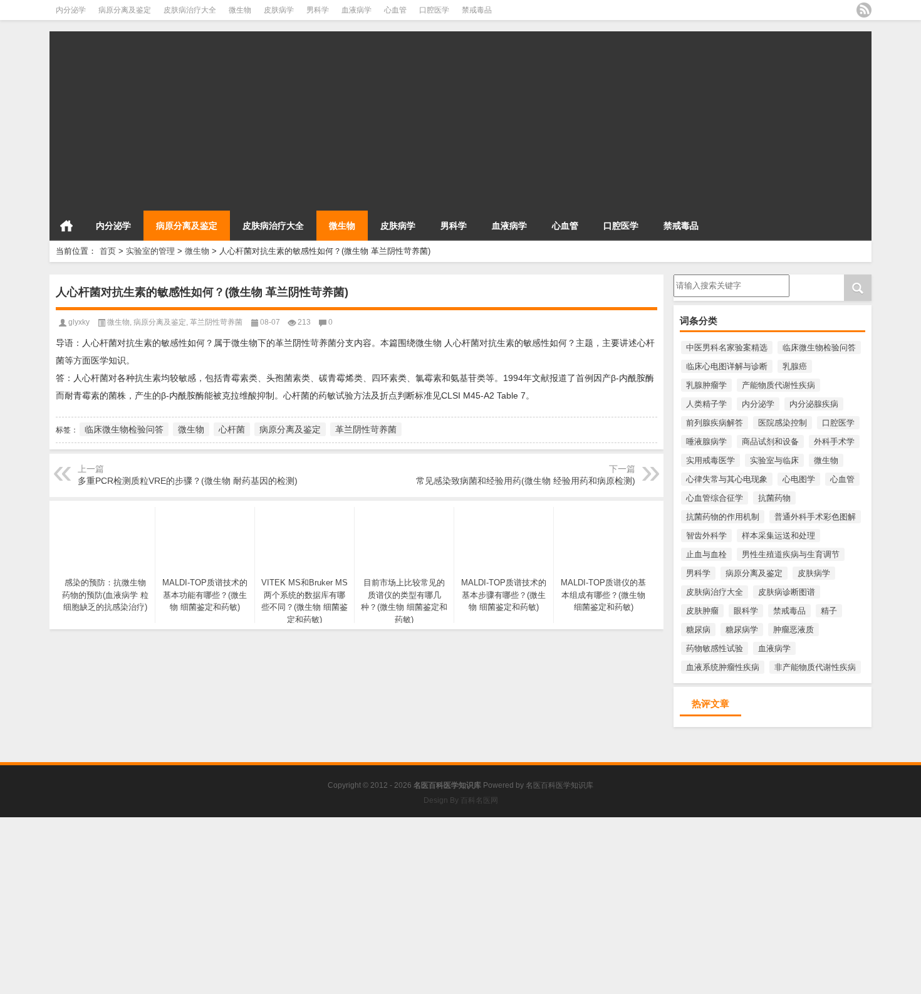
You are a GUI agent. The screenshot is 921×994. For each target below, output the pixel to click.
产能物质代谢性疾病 (778, 385)
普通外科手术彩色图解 (815, 516)
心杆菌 (232, 429)
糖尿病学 (742, 629)
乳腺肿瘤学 (706, 385)
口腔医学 (434, 10)
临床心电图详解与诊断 (727, 366)
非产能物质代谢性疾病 (815, 667)
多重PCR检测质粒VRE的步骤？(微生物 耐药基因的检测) (188, 481)
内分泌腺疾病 (813, 404)
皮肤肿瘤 (702, 610)
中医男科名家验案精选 (727, 347)
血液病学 (356, 10)
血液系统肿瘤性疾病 (722, 667)
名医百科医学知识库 (559, 785)
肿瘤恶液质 (793, 629)
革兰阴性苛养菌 (216, 322)
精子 (829, 610)
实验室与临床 (774, 460)
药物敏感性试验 (714, 648)
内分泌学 (71, 10)
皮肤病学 (279, 10)
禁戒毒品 (477, 10)
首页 (66, 226)
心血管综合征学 (714, 498)
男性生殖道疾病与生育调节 (791, 554)
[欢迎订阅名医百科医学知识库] (864, 10)
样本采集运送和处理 (778, 535)
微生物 (240, 10)
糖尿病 (698, 629)
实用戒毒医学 (710, 460)
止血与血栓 (706, 554)
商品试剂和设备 (770, 441)
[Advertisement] (425, 119)
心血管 (395, 10)
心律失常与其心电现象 (727, 479)
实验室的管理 (150, 251)
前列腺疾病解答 (714, 422)
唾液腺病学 (706, 441)
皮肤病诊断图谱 (786, 592)
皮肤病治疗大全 (190, 10)
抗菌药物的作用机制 (722, 516)
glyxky (79, 322)
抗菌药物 (774, 498)
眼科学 (746, 610)
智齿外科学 (706, 535)
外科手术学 (834, 441)
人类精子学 (706, 404)
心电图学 (799, 479)
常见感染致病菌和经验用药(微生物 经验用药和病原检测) (525, 481)
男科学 (317, 10)
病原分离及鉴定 (124, 10)
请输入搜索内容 (702, 279)
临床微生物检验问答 (819, 347)
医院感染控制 (782, 422)
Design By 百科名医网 (461, 800)
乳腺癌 (795, 366)
